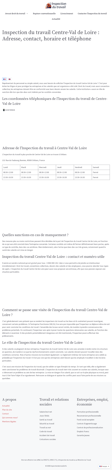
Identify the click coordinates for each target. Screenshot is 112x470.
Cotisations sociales (47, 439)
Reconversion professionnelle (89, 415)
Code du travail (45, 431)
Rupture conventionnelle (44, 13)
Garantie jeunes (83, 435)
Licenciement (66, 13)
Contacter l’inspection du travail (92, 13)
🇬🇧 (10, 79)
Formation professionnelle (88, 412)
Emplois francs (83, 431)
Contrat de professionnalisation (90, 427)
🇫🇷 (4, 79)
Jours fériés (44, 415)
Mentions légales (9, 421)
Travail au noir (45, 427)
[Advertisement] (56, 60)
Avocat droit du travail (15, 13)
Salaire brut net (45, 412)
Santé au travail (45, 419)
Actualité (56, 19)
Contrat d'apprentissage (87, 423)
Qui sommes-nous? (10, 417)
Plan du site (7, 409)
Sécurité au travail (46, 423)
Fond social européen (85, 419)
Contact (5, 413)
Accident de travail (47, 435)
